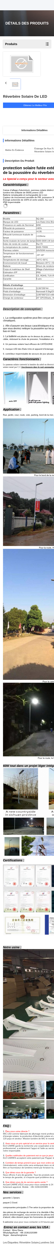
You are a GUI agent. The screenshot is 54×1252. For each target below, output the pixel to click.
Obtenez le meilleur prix (35, 105)
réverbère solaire (29, 1242)
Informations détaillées (34, 130)
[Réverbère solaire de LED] (21, 64)
